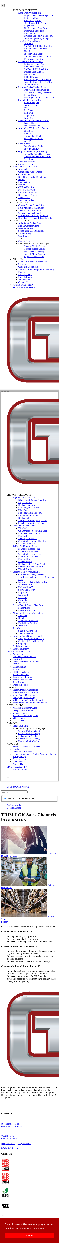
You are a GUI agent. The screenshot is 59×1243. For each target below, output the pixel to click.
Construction (24, 174)
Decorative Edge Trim (34, 31)
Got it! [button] (29, 1235)
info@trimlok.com (9, 1148)
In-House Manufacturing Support (33, 215)
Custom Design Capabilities (31, 205)
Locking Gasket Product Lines (32, 87)
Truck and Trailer (26, 200)
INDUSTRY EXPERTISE (25, 166)
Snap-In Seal (24, 143)
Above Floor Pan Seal (34, 136)
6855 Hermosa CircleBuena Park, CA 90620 (11, 1125)
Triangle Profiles (31, 84)
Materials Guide (25, 228)
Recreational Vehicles (28, 195)
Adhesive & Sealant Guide (30, 223)
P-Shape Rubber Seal (33, 66)
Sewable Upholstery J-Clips (36, 38)
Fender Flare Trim (32, 125)
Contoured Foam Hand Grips (37, 156)
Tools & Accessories (27, 161)
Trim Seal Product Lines (29, 41)
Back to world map (15, 805)
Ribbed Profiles (31, 77)
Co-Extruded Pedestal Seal (36, 69)
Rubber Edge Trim (32, 20)
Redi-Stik (28, 113)
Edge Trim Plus (31, 18)
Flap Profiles (30, 74)
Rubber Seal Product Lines (30, 61)
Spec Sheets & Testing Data (31, 231)
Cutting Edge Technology (30, 213)
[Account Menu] (5, 391)
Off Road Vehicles (26, 187)
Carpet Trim (29, 115)
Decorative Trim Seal (33, 59)
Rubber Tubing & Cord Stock (37, 79)
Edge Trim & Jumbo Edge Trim (38, 15)
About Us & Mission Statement (32, 261)
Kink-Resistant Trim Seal (35, 48)
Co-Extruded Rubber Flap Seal (38, 56)
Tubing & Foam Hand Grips (37, 154)
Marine (21, 184)
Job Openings (24, 279)
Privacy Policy (25, 274)
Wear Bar (28, 141)
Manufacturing (25, 182)
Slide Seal (28, 131)
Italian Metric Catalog (34, 251)
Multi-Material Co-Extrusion (31, 208)
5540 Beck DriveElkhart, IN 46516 (9, 1137)
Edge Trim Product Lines (29, 13)
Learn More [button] (39, 1228)
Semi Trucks (24, 197)
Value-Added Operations (29, 210)
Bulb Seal (28, 133)
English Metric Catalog (34, 256)
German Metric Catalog (34, 249)
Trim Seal (28, 43)
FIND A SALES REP (23, 285)
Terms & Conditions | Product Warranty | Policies (35, 754)
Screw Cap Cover (32, 105)
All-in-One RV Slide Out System (33, 128)
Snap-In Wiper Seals (33, 146)
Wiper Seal (29, 118)
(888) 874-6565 (8, 1143)
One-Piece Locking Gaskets (36, 90)
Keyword (11, 798)
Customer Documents (28, 267)
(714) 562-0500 (24, 1143)
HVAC (21, 179)
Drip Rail (28, 107)
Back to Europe (14, 808)
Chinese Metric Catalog (34, 246)
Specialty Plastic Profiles (29, 100)
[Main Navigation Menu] (8, 391)
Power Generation (26, 190)
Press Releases (25, 277)
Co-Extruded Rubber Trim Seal (38, 46)
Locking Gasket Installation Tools (39, 97)
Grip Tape (28, 159)
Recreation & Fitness (27, 192)
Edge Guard (29, 25)
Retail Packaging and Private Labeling (35, 218)
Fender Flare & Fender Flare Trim (33, 120)
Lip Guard (29, 110)
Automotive (23, 169)
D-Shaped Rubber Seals (35, 64)
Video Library (24, 233)
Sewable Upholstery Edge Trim (38, 36)
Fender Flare (30, 123)
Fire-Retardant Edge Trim (35, 28)
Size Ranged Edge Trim (35, 23)
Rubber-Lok (29, 33)
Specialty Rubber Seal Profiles (38, 82)
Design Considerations (28, 226)
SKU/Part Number (27, 798)
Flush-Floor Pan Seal (33, 138)
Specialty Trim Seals (33, 54)
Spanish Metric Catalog (34, 254)
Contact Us (23, 282)
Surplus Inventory (26, 164)
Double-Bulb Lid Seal (34, 72)
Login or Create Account (18, 787)
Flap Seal (28, 51)
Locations (22, 264)
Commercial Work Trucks (30, 172)
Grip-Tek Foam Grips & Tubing (32, 151)
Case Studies (24, 236)
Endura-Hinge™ (31, 102)
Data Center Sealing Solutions (32, 177)
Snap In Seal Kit (31, 149)
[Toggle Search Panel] (2, 391)
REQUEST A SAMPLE (24, 287)
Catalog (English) (26, 241)
